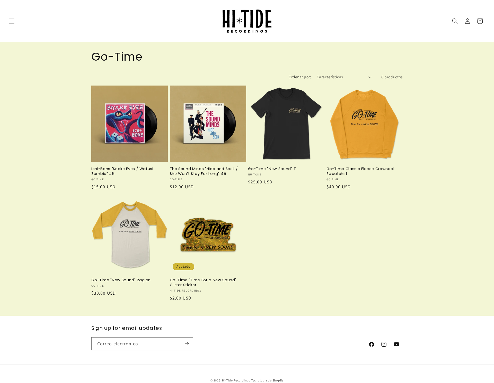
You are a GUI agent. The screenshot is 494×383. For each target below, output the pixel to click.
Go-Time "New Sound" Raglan (121, 280)
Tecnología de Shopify (267, 380)
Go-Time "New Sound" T (272, 168)
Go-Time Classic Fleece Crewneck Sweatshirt (361, 171)
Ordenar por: (300, 76)
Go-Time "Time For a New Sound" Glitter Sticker (203, 282)
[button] (12, 21)
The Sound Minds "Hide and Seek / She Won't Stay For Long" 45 (204, 171)
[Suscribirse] (187, 343)
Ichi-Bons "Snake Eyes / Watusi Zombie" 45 (122, 171)
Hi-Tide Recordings (236, 380)
